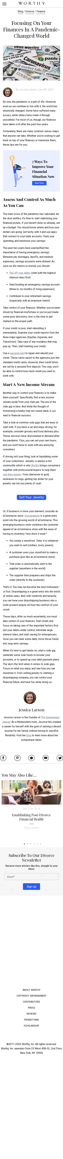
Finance (41, 11)
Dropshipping (32, 515)
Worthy (35, 465)
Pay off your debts (20, 272)
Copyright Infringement (32, 995)
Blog (20, 11)
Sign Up (31, 886)
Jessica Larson (28, 89)
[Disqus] (31, 942)
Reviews (31, 1013)
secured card (17, 353)
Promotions (31, 1019)
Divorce (29, 11)
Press (31, 1007)
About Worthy (31, 990)
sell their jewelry (12, 474)
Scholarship (31, 1025)
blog (28, 735)
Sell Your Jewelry (31, 497)
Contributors (31, 1001)
